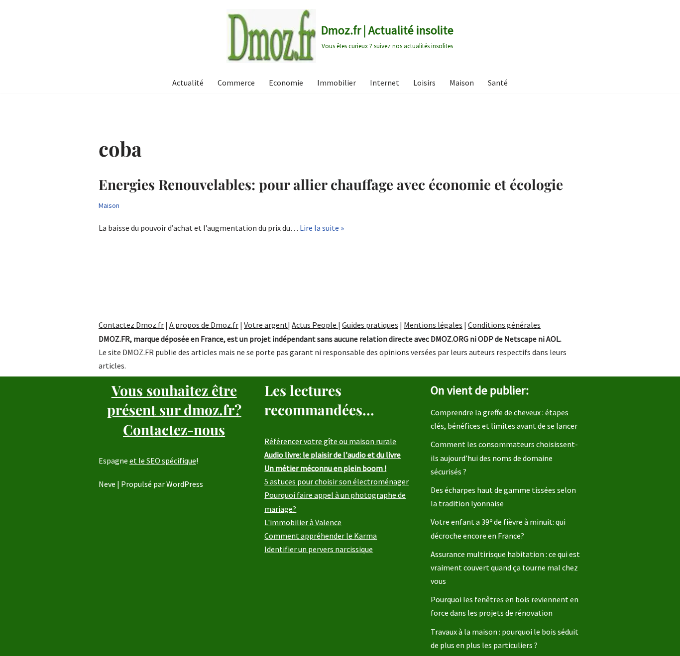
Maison (462, 83)
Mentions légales (433, 325)
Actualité (188, 83)
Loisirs (424, 83)
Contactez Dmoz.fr (131, 325)
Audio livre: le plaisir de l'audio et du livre (332, 455)
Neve (107, 484)
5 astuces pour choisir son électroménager (336, 481)
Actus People (315, 325)
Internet (384, 83)
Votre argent (266, 325)
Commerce (236, 83)
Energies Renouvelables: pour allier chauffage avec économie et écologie (331, 184)
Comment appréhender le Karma (320, 536)
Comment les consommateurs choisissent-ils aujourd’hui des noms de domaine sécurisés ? (504, 457)
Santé (498, 83)
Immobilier (336, 83)
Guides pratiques (370, 325)
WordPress (184, 484)
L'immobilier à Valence (302, 522)
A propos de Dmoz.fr (203, 325)
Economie (286, 83)
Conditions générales (504, 325)
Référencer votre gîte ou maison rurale (330, 441)
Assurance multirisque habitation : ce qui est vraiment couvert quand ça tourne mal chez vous (505, 567)
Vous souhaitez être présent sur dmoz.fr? (174, 409)
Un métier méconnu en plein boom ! (325, 468)
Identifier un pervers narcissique (318, 549)
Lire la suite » (322, 228)
